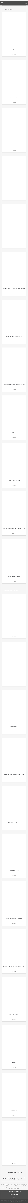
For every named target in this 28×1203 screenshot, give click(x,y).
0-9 (3, 1177)
